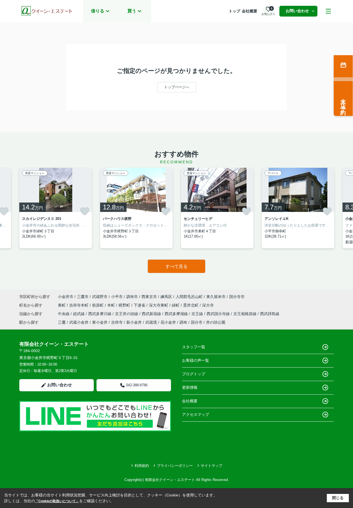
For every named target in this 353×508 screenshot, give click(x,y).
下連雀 (140, 305)
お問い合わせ (297, 11)
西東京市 (149, 296)
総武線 (79, 314)
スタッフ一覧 (193, 347)
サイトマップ (211, 466)
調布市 (132, 296)
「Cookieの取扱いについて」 (57, 501)
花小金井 (168, 322)
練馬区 (166, 296)
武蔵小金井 (79, 322)
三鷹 (62, 322)
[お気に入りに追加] (84, 211)
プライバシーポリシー (175, 466)
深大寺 (208, 305)
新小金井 (134, 322)
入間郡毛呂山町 (189, 296)
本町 (111, 305)
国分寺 (196, 322)
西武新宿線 (152, 314)
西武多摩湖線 (177, 314)
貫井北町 (191, 305)
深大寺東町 (159, 305)
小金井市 (65, 296)
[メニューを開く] (328, 11)
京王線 (197, 314)
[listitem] (55, 208)
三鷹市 (83, 296)
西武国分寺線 (219, 314)
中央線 (64, 314)
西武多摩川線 (100, 314)
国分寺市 (237, 296)
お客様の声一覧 (195, 360)
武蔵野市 (100, 296)
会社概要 (249, 11)
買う (131, 11)
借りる (97, 11)
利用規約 (142, 466)
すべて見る (176, 266)
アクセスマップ (195, 414)
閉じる (338, 498)
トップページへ (176, 87)
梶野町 (125, 305)
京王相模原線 (245, 314)
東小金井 (100, 322)
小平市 (117, 296)
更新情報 (189, 387)
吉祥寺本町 (79, 305)
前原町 (98, 305)
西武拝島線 (269, 314)
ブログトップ (193, 374)
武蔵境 (151, 322)
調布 (183, 322)
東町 (62, 305)
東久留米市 (216, 296)
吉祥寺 (117, 322)
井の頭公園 (215, 322)
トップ (234, 11)
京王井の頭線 (127, 314)
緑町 (176, 305)
